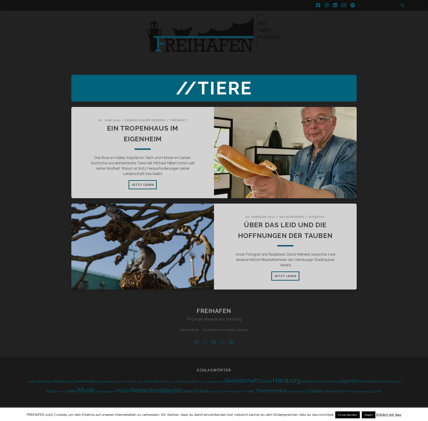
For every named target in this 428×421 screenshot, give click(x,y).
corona (58, 381)
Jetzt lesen (144, 186)
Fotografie (187, 381)
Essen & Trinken (123, 381)
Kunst (61, 391)
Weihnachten (334, 391)
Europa (139, 381)
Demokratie (84, 381)
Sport (238, 391)
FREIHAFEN (214, 311)
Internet (319, 381)
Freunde (202, 381)
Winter (350, 391)
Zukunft (375, 391)
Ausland (32, 381)
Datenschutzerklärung (226, 330)
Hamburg (287, 380)
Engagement (103, 381)
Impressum (189, 330)
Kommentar (366, 381)
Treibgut (178, 120)
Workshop (361, 391)
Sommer (228, 391)
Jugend (346, 381)
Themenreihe (271, 391)
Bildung (44, 381)
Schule (202, 391)
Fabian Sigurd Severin (145, 120)
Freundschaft (215, 381)
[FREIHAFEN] (290, 56)
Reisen (188, 391)
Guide (265, 381)
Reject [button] (368, 415)
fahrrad (159, 381)
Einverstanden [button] (347, 415)
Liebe (71, 390)
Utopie (315, 391)
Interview (331, 381)
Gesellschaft (241, 380)
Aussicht (316, 217)
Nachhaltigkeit (105, 391)
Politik (122, 391)
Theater (248, 391)
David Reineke (291, 217)
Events (148, 381)
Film (167, 381)
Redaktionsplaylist (156, 390)
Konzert (396, 381)
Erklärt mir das (388, 415)
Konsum (384, 381)
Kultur (51, 391)
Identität (307, 381)
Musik (86, 390)
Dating (69, 381)
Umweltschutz (297, 391)
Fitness (175, 381)
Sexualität (215, 391)
